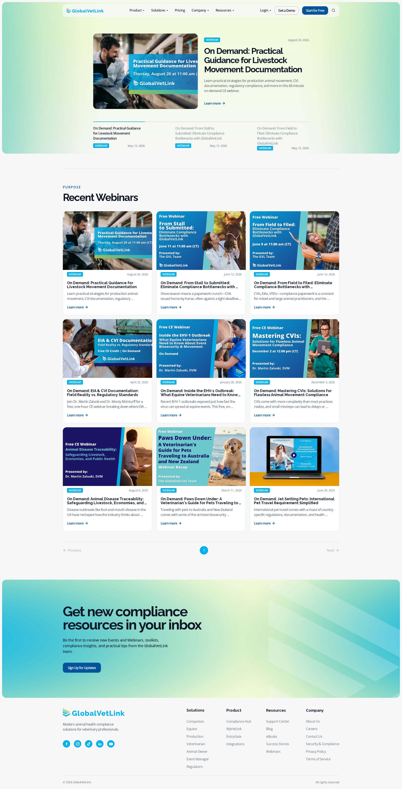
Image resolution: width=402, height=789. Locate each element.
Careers (312, 729)
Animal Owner (197, 751)
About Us (313, 721)
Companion (195, 721)
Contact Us (314, 736)
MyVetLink (234, 729)
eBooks (271, 736)
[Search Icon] (333, 11)
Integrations (235, 744)
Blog (269, 729)
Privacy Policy (316, 751)
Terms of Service (318, 759)
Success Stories (277, 744)
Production (195, 736)
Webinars (273, 751)
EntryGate (233, 736)
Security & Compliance (322, 744)
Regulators (195, 766)
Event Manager (198, 759)
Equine (192, 729)
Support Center (277, 721)
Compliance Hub (238, 721)
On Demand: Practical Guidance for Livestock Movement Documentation (253, 60)
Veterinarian (196, 744)
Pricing (180, 10)
